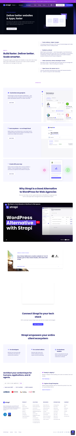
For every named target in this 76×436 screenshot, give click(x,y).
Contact (65, 411)
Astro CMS (55, 414)
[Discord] (60, 432)
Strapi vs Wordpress (47, 416)
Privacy (20, 432)
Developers (28, 5)
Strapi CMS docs (46, 405)
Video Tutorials (46, 419)
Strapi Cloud (24, 406)
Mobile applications (36, 406)
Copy (21, 383)
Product (13, 5)
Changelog (24, 414)
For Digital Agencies (36, 422)
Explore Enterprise (46, 389)
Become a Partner (12, 28)
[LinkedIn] (68, 432)
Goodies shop (66, 416)
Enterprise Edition (25, 408)
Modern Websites (36, 405)
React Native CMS (57, 419)
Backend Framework (36, 409)
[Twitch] (62, 432)
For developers (35, 417)
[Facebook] (66, 432)
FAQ (65, 413)
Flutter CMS (56, 416)
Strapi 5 (23, 405)
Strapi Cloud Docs (46, 406)
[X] (64, 432)
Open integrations (38, 324)
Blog (65, 406)
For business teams (36, 421)
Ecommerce (35, 408)
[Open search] (48, 5)
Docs (35, 5)
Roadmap (24, 413)
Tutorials (44, 411)
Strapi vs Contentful (46, 417)
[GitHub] (58, 432)
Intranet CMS (35, 413)
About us (65, 405)
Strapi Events (45, 409)
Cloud (44, 5)
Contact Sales (60, 5)
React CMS (56, 406)
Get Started (69, 5)
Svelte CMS (56, 417)
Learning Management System (37, 412)
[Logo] (7, 5)
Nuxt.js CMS (56, 413)
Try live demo (24, 417)
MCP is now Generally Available (29, 1)
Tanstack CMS (56, 409)
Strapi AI (23, 411)
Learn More (11, 102)
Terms (16, 432)
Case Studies (45, 414)
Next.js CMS (56, 408)
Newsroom (66, 414)
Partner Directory (46, 408)
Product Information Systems (36, 416)
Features (24, 409)
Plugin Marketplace (25, 416)
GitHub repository (46, 413)
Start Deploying (45, 378)
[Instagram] (70, 432)
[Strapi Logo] (6, 402)
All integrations (56, 405)
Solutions (21, 5)
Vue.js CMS (56, 411)
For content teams (36, 419)
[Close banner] (74, 1)
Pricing (39, 5)
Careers (65, 409)
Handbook (66, 408)
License (11, 432)
